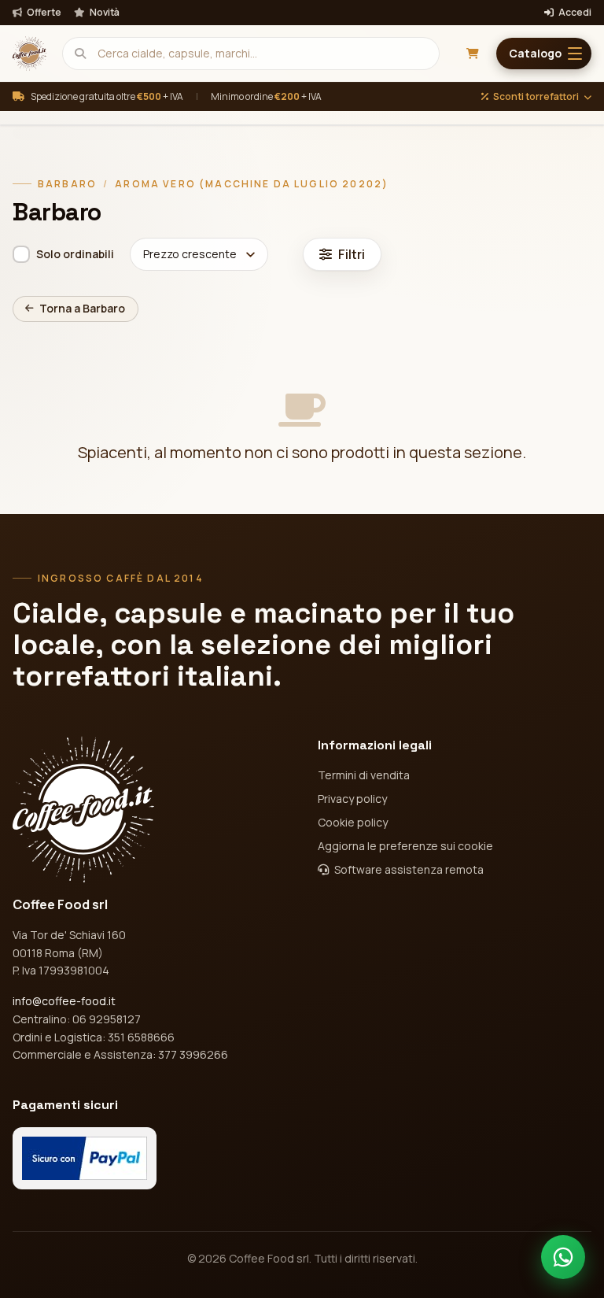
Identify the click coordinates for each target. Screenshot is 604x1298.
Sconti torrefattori (536, 97)
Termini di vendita (364, 774)
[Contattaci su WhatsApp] (563, 1257)
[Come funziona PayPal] (85, 1158)
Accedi (574, 12)
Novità (104, 12)
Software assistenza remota (408, 869)
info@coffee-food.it (64, 1000)
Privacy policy (352, 798)
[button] (543, 53)
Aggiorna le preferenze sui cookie (405, 845)
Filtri (351, 254)
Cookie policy (353, 822)
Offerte (43, 12)
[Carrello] (472, 53)
